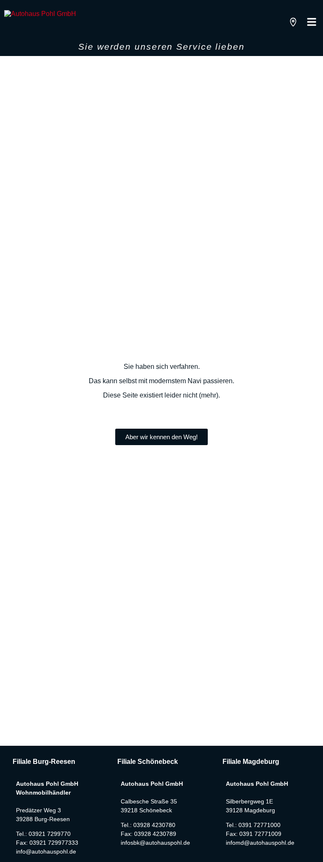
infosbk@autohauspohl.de (155, 842)
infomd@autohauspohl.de (260, 842)
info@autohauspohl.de (46, 851)
